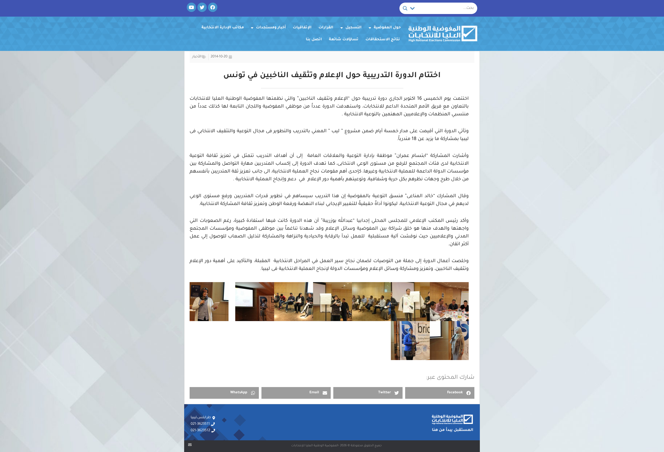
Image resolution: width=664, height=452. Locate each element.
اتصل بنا (314, 40)
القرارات (326, 28)
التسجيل (353, 28)
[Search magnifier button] (405, 8)
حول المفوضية (387, 28)
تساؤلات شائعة (343, 40)
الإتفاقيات (302, 28)
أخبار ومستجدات (271, 28)
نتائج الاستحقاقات (382, 40)
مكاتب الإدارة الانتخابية (223, 28)
